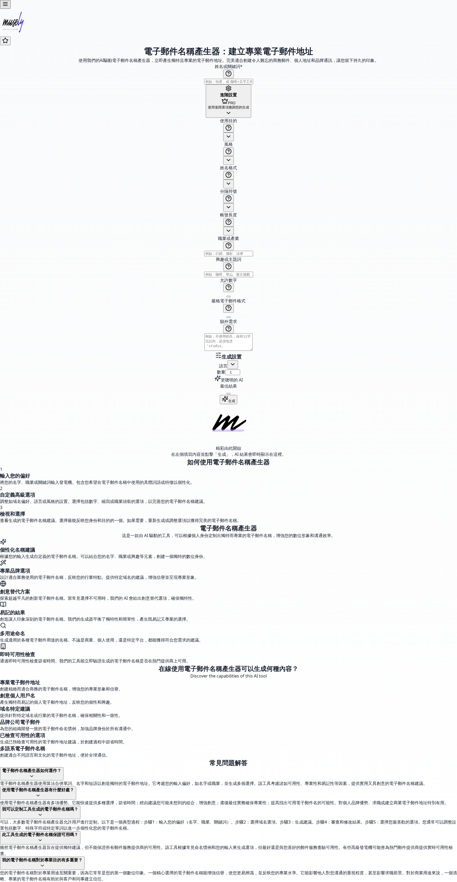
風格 (228, 144)
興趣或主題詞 (228, 259)
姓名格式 (228, 168)
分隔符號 (228, 191)
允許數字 (228, 280)
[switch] (228, 296)
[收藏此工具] (5, 41)
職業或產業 (228, 238)
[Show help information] (228, 74)
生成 (231, 401)
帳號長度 (228, 215)
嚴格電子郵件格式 (228, 301)
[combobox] (228, 137)
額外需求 (228, 321)
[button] (228, 235)
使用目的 (228, 121)
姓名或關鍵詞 (229, 66)
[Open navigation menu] (5, 4)
